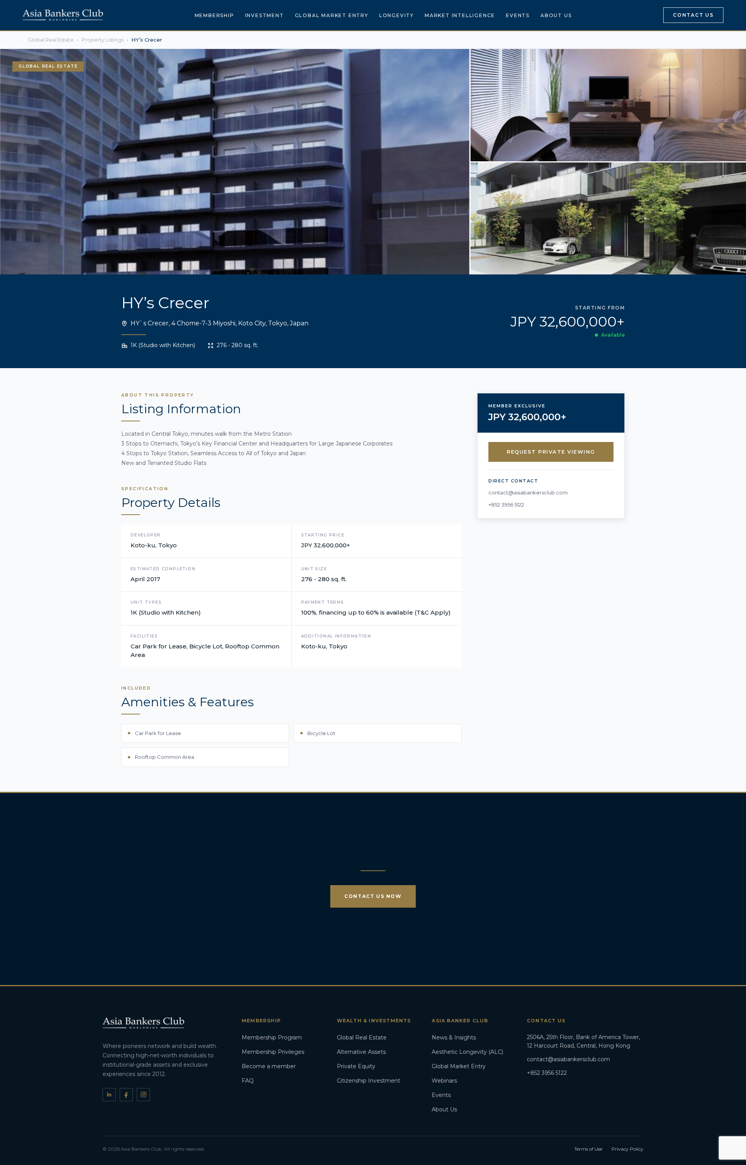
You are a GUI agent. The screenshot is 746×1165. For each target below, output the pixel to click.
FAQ (248, 1080)
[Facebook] (126, 1094)
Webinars (444, 1080)
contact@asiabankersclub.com (528, 492)
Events (518, 15)
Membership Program (272, 1037)
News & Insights (454, 1037)
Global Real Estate (362, 1037)
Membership (214, 15)
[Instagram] (143, 1094)
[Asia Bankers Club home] (63, 15)
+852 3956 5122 (506, 504)
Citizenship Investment (368, 1080)
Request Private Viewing (551, 452)
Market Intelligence (460, 15)
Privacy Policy (627, 1149)
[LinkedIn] (109, 1094)
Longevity (396, 15)
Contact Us (693, 15)
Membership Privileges (273, 1051)
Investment (264, 15)
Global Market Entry (331, 15)
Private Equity (356, 1066)
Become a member (269, 1066)
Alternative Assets (361, 1051)
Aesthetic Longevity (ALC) (467, 1051)
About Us (556, 15)
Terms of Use (588, 1149)
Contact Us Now (372, 896)
